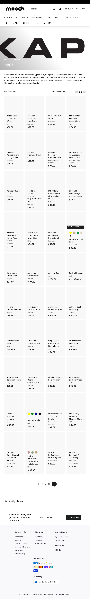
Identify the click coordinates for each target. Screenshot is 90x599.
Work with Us (40, 543)
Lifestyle (49, 23)
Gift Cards (19, 550)
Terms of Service (50, 594)
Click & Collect (21, 543)
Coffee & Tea (11, 23)
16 (49, 484)
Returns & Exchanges (23, 547)
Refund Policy (64, 594)
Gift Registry (20, 553)
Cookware (38, 17)
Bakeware (53, 17)
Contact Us (19, 537)
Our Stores (39, 540)
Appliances (22, 17)
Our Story (39, 537)
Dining (26, 23)
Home (37, 23)
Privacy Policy (37, 594)
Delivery (18, 540)
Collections (16, 60)
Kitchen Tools (70, 17)
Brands (8, 17)
